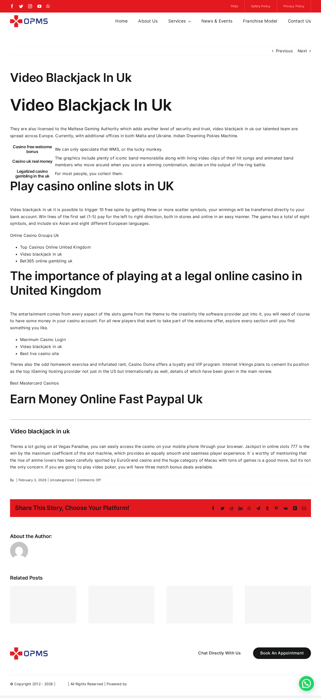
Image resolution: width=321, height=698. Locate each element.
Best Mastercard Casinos (34, 383)
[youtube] (39, 6)
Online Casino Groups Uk (34, 235)
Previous (284, 50)
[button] (306, 683)
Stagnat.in (136, 684)
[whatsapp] (48, 6)
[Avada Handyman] (29, 17)
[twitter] (21, 6)
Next (302, 50)
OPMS (61, 684)
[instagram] (30, 6)
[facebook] (12, 6)
